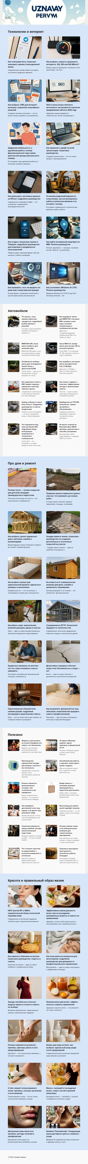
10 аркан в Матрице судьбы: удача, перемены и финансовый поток (69, 744)
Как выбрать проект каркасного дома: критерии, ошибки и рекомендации (22, 539)
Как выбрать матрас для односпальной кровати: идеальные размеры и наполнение (24, 584)
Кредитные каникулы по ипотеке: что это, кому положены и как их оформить (23, 668)
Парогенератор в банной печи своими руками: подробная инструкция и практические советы (24, 711)
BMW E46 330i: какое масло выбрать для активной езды (30, 346)
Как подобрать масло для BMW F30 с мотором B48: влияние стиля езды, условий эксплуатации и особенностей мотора (69, 322)
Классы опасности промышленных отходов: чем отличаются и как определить (29, 787)
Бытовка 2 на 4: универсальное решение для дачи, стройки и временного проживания (60, 584)
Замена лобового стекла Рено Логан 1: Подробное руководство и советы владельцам (32, 405)
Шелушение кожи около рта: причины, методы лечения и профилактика (21, 1133)
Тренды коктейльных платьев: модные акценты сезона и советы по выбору (23, 1004)
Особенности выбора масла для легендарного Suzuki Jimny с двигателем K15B (32, 365)
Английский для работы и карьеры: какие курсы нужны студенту (69, 763)
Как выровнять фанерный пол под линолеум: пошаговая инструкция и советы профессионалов (62, 711)
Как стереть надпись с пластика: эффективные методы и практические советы (69, 385)
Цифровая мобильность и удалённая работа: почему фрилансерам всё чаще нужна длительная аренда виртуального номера (23, 153)
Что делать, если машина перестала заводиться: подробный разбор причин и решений (32, 321)
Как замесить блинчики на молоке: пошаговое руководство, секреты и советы (24, 958)
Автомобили (18, 311)
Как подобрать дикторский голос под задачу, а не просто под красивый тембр (31, 809)
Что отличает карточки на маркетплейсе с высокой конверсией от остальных (31, 852)
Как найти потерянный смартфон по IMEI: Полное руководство (63, 243)
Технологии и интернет (26, 31)
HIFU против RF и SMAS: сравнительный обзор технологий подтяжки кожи (24, 913)
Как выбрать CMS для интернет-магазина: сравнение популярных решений (23, 107)
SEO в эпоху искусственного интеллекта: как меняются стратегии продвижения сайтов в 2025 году (63, 107)
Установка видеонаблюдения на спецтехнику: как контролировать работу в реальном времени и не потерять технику (61, 200)
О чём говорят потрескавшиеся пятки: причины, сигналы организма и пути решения (24, 1090)
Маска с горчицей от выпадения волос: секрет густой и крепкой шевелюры (61, 1090)
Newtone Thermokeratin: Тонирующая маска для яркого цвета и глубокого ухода (63, 1133)
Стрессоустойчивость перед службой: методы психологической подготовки (31, 829)
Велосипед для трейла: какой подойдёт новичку (69, 807)
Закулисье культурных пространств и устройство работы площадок (68, 852)
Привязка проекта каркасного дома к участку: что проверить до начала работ (63, 496)
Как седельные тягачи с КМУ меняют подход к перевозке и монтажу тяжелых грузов (31, 385)
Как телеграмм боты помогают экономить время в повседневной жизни (24, 64)
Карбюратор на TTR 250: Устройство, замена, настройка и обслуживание (69, 405)
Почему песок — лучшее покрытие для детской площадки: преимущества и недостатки (24, 492)
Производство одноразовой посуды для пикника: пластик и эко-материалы (31, 764)
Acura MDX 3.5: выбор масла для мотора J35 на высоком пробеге (69, 346)
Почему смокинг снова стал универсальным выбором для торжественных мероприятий (68, 830)
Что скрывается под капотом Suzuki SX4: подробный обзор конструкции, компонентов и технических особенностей (30, 431)
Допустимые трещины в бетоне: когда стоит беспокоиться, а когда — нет (63, 668)
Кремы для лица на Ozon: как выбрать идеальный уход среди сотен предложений (61, 1047)
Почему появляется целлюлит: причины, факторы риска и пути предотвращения (23, 1047)
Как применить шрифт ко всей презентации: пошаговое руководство (60, 150)
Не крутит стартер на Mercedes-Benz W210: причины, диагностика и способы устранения (69, 428)
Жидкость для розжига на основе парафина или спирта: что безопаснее (32, 743)
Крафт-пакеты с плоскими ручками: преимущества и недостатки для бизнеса (69, 786)
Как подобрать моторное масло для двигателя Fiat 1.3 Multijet (69, 364)
